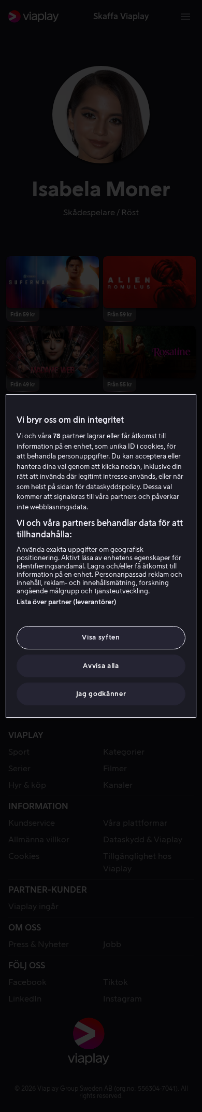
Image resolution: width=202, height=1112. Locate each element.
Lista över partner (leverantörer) (67, 602)
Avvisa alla (101, 665)
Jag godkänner (101, 693)
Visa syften (101, 637)
